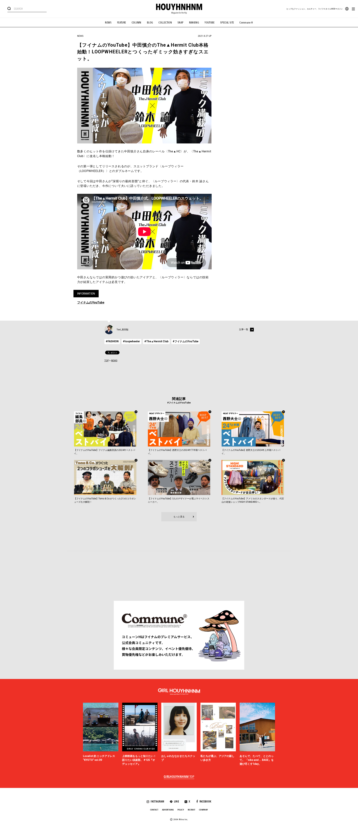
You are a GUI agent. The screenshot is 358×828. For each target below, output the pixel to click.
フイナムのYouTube (90, 302)
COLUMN (136, 22)
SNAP (180, 22)
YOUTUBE (210, 22)
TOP (106, 360)
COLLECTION (165, 22)
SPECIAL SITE (227, 22)
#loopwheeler (131, 341)
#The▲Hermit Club (156, 341)
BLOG (150, 22)
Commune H (246, 22)
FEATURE (121, 22)
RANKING (194, 22)
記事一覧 (243, 329)
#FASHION (112, 341)
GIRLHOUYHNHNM (179, 777)
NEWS (108, 22)
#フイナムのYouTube (185, 341)
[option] (100, 734)
